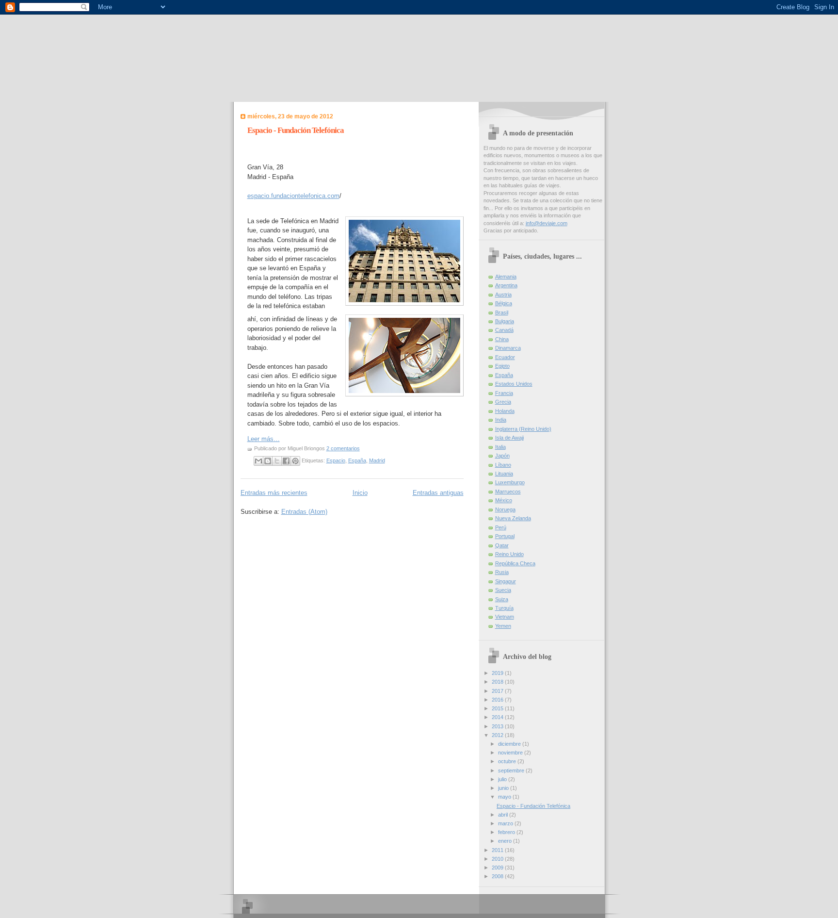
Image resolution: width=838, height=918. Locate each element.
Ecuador (505, 357)
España (357, 460)
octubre (507, 761)
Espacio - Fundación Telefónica (295, 130)
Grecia (503, 402)
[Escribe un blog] (268, 461)
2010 (498, 859)
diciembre (510, 744)
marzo (506, 823)
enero (505, 841)
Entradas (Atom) (304, 511)
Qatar (502, 545)
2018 (498, 682)
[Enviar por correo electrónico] (258, 461)
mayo (505, 797)
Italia (500, 447)
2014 (498, 717)
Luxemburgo (510, 482)
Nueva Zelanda (513, 518)
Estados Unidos (513, 384)
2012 (498, 735)
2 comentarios (343, 448)
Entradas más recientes (274, 492)
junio (504, 788)
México (503, 500)
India (500, 420)
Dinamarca (508, 348)
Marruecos (508, 491)
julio (503, 779)
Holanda (505, 411)
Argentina (506, 285)
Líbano (503, 465)
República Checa (515, 563)
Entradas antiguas (438, 492)
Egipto (502, 366)
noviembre (511, 752)
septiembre (512, 770)
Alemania (505, 276)
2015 (498, 708)
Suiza (501, 599)
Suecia (503, 590)
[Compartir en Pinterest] (295, 461)
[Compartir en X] (277, 461)
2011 (498, 850)
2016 (498, 700)
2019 (498, 673)
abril (503, 815)
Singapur (505, 581)
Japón (502, 456)
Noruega (505, 509)
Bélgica (503, 303)
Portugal (505, 536)
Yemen (503, 626)
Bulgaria (504, 321)
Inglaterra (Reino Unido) (523, 429)
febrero (507, 832)
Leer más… (263, 439)
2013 (498, 726)
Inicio (360, 492)
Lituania (504, 473)
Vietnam (504, 617)
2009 (498, 867)
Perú (500, 527)
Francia (504, 393)
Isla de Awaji (509, 438)
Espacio (335, 460)
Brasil (501, 312)
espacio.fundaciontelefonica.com (293, 195)
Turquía (504, 608)
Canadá (504, 330)
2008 (498, 876)
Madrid (377, 460)
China (502, 339)
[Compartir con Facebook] (286, 461)
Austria (503, 294)
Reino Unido (509, 554)
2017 (498, 691)
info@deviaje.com (546, 223)
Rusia (502, 572)
